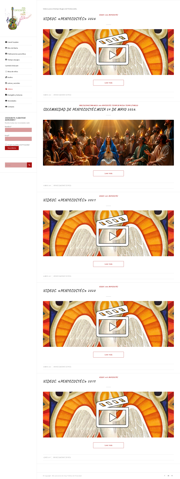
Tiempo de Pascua (118, 105)
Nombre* (8, 127)
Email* (7, 135)
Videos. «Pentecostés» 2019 (69, 381)
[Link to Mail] (172, 476)
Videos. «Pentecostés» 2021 (69, 200)
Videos (101, 15)
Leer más (108, 82)
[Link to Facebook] (165, 476)
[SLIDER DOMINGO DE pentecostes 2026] (108, 143)
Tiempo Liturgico (131, 105)
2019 (106, 377)
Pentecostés (113, 15)
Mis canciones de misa (63, 95)
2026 (106, 15)
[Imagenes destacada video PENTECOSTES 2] (108, 52)
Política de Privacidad (74, 476)
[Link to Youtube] (168, 476)
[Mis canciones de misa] (18, 18)
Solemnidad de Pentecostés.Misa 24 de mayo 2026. (89, 109)
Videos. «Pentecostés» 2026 (69, 18)
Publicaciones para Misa (88, 105)
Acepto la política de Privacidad (18, 145)
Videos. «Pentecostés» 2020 (69, 290)
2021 (106, 196)
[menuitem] (18, 42)
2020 (106, 287)
